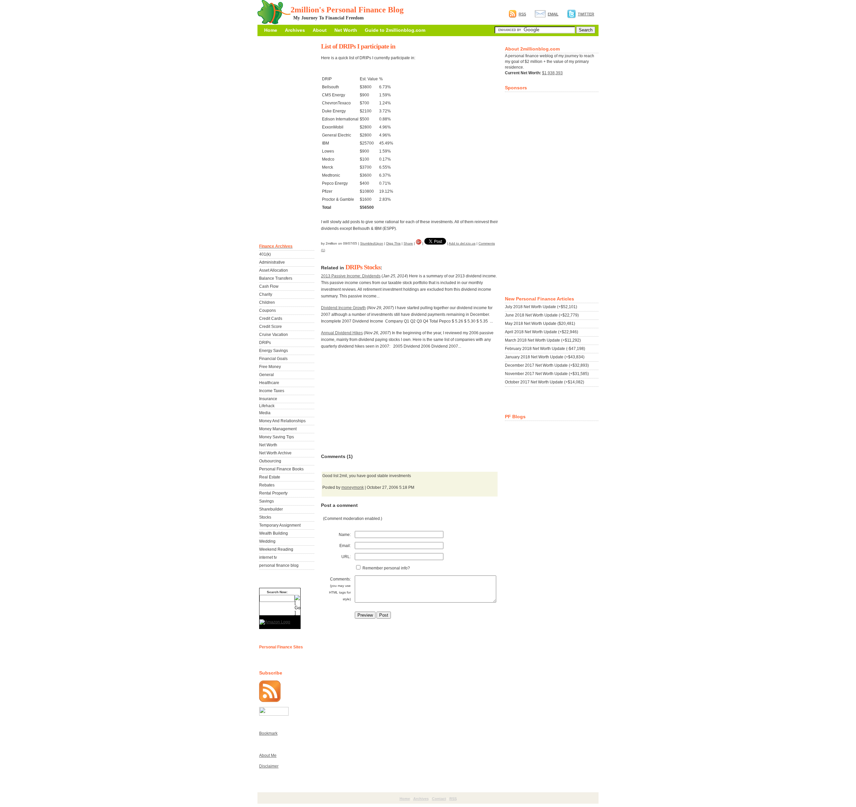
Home (270, 30)
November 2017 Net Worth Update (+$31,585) (547, 373)
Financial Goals (273, 358)
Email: (345, 545)
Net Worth (345, 30)
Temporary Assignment (280, 525)
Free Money (270, 366)
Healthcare (269, 382)
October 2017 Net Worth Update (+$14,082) (544, 382)
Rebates (267, 485)
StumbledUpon (371, 243)
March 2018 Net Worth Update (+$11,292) (543, 340)
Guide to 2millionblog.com (395, 30)
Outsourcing (270, 461)
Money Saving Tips (276, 437)
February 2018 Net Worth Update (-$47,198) (545, 348)
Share (408, 243)
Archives (295, 30)
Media (265, 413)
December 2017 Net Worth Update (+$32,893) (547, 365)
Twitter (586, 14)
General (266, 374)
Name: (345, 534)
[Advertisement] (371, 401)
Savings (266, 501)
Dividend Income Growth (343, 307)
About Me (268, 755)
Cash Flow (269, 286)
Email (553, 14)
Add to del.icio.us (462, 243)
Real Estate (269, 477)
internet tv (268, 557)
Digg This (393, 243)
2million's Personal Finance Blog (347, 9)
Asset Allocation (273, 270)
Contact (439, 799)
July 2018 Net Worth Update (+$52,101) (541, 306)
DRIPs (353, 267)
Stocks (372, 267)
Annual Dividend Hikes (342, 333)
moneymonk (352, 487)
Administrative (272, 262)
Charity (265, 294)
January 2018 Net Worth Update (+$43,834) (544, 357)
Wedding (267, 541)
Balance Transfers (275, 278)
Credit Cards (270, 318)
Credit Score (270, 326)
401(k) (265, 254)
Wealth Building (273, 533)
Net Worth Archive (275, 453)
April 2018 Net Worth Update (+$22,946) (541, 332)
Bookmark (268, 733)
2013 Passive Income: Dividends (351, 276)
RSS (522, 14)
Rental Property (273, 493)
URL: (346, 556)
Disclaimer (269, 766)
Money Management (278, 429)
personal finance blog (279, 565)
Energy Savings (273, 350)
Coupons (267, 310)
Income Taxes (271, 390)
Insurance (268, 398)
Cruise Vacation (273, 334)
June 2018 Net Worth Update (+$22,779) (542, 315)
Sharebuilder (271, 509)
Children (267, 302)
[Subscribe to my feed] (270, 700)
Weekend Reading (276, 549)
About (320, 30)
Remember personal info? (385, 568)
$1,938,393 (552, 73)
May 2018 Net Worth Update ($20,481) (540, 323)
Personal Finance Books (281, 469)
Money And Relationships (282, 421)
